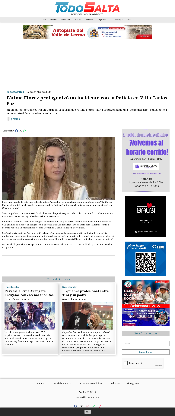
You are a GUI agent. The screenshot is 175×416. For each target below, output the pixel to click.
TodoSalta (115, 383)
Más (129, 19)
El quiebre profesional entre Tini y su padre (85, 293)
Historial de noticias (62, 383)
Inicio (43, 19)
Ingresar (134, 383)
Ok (87, 411)
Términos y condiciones (91, 383)
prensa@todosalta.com (87, 397)
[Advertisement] (87, 62)
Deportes (102, 19)
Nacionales (65, 19)
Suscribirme (146, 352)
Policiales (89, 19)
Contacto (40, 383)
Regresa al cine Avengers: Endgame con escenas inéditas (29, 293)
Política (78, 19)
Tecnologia (118, 19)
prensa (15, 118)
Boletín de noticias (145, 333)
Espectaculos (15, 91)
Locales (53, 19)
